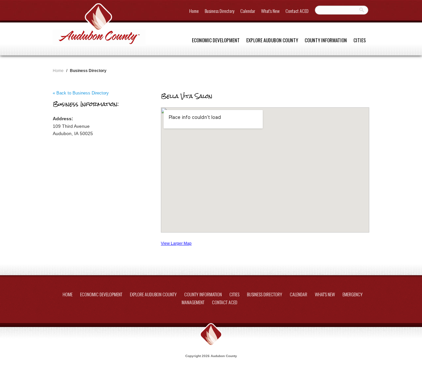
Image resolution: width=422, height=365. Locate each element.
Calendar (247, 10)
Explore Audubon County (272, 40)
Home (194, 10)
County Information (326, 40)
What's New (270, 10)
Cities (359, 40)
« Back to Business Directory (81, 93)
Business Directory (219, 10)
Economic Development (216, 40)
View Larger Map (176, 243)
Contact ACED (297, 10)
